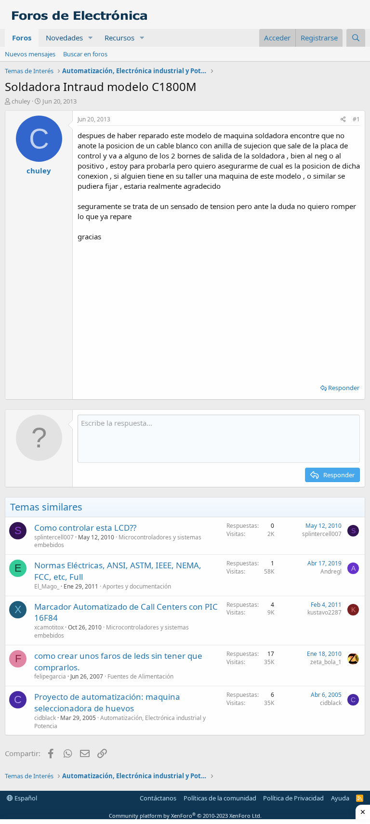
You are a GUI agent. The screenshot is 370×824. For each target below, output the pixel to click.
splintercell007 (54, 537)
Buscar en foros (85, 54)
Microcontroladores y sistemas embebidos (111, 631)
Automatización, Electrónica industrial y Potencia (120, 722)
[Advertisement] (219, 309)
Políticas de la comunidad (220, 798)
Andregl (331, 571)
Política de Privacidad (293, 798)
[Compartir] (343, 119)
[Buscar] (355, 38)
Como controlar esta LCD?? (85, 527)
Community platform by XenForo (185, 815)
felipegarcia (50, 676)
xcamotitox (49, 627)
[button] (90, 38)
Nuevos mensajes (30, 54)
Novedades (64, 37)
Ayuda (340, 798)
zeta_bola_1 (326, 662)
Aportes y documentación (137, 586)
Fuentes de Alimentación (140, 676)
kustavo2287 (324, 612)
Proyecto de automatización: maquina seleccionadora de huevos (107, 702)
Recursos (119, 37)
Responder (343, 387)
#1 (356, 119)
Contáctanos (158, 798)
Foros (21, 37)
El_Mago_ (46, 586)
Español (25, 798)
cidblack (45, 718)
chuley (21, 101)
